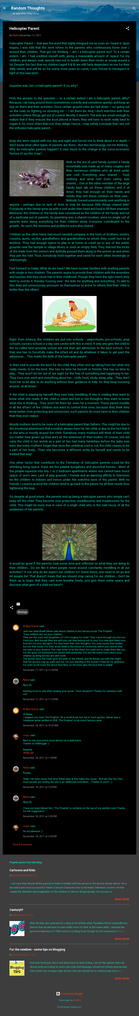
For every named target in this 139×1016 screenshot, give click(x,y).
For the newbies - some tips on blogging (37, 949)
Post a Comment (22, 844)
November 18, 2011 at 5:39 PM (40, 816)
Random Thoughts (28, 8)
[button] (127, 29)
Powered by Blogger (71, 993)
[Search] (134, 9)
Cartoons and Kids (22, 870)
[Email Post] (18, 605)
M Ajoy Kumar (31, 626)
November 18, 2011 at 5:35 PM (40, 787)
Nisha (26, 679)
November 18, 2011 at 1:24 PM (40, 757)
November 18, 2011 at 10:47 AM (40, 725)
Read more (122, 899)
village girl (28, 752)
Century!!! (16, 910)
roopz (26, 735)
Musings (22, 612)
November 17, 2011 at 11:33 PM (40, 699)
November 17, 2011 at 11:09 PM (40, 670)
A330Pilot (77, 1000)
